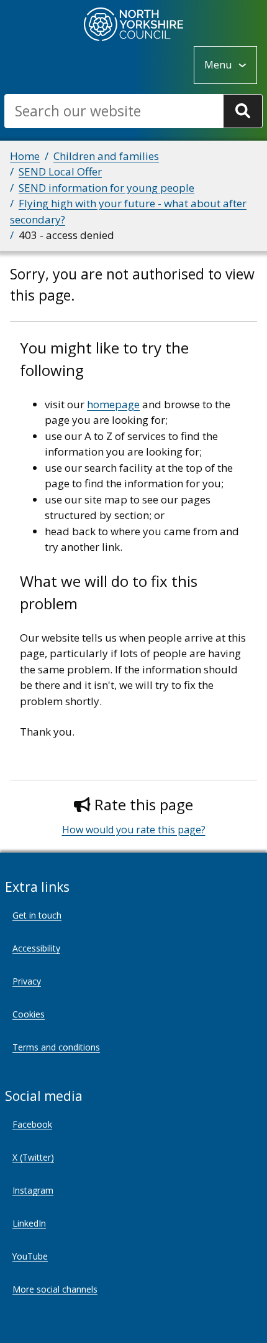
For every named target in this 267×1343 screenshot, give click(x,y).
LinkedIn (29, 1223)
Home (25, 156)
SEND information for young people (106, 187)
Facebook (32, 1124)
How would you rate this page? (134, 829)
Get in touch (36, 915)
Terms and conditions (56, 1047)
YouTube (30, 1256)
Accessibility (36, 948)
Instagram (32, 1190)
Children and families (106, 156)
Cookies (28, 1014)
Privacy (26, 981)
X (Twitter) (33, 1157)
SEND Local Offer (60, 171)
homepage (113, 404)
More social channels (54, 1289)
